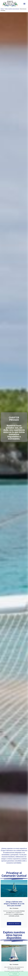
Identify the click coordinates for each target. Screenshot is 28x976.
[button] (24, 3)
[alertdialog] (14, 973)
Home (2, 9)
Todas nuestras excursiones (12, 9)
